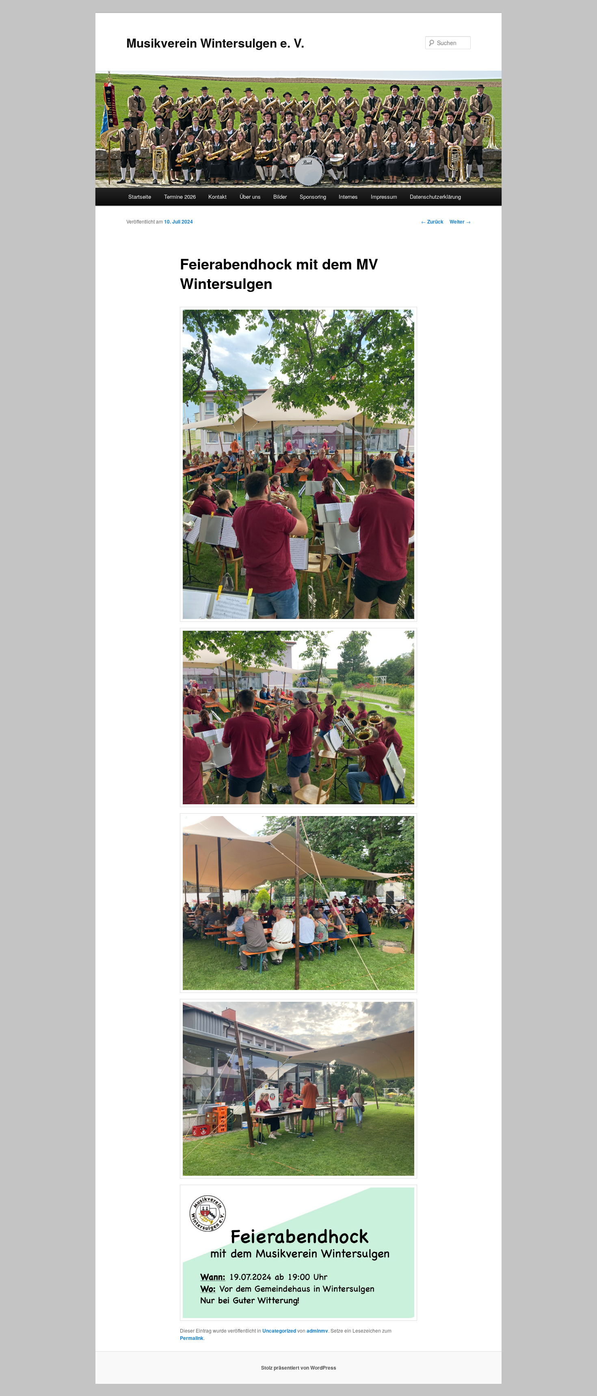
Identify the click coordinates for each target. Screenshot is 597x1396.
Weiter (460, 221)
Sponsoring (313, 196)
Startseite (139, 196)
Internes (348, 196)
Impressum (384, 196)
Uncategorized (279, 1330)
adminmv (317, 1330)
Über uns (250, 196)
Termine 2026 (180, 196)
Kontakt (217, 196)
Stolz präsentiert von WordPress (298, 1367)
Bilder (280, 196)
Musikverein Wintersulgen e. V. (215, 42)
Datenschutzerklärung (435, 196)
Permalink (191, 1338)
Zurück (432, 221)
